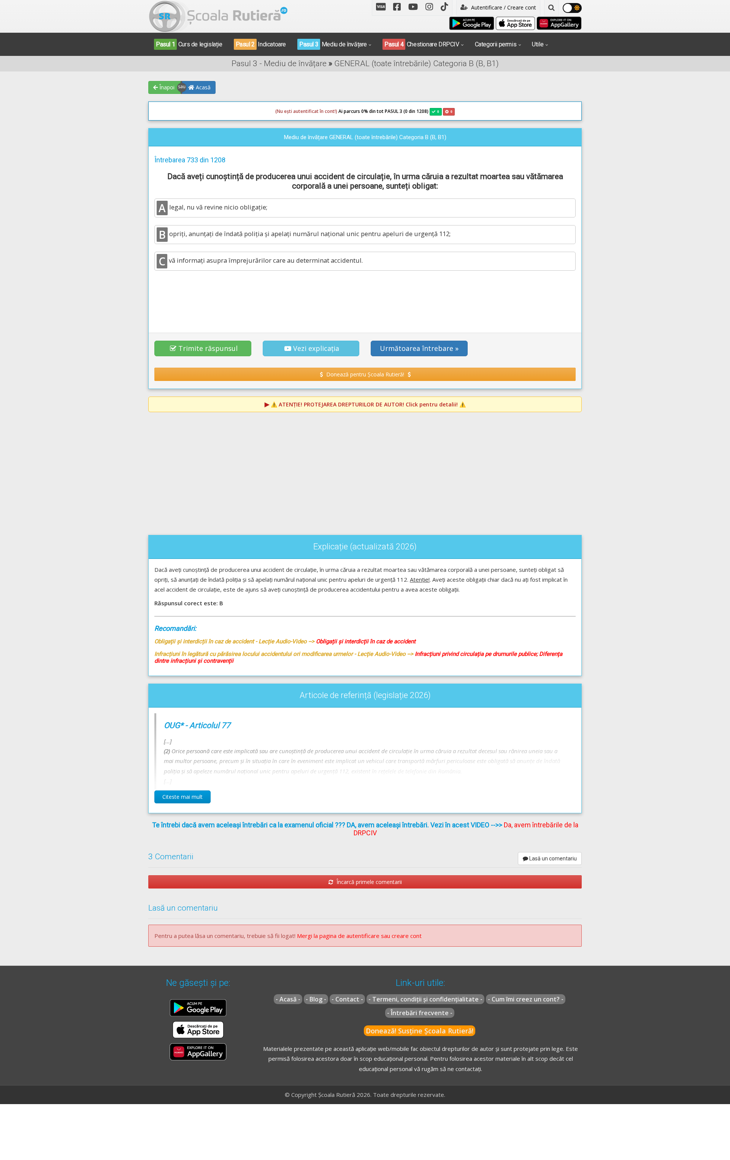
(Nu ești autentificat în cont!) (306, 111)
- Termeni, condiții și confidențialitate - (425, 999)
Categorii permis (496, 44)
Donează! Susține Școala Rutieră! (419, 1030)
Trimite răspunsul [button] (208, 348)
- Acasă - (288, 999)
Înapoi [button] (166, 87)
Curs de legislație (189, 44)
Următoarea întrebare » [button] (419, 348)
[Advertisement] (365, 297)
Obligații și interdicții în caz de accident (366, 641)
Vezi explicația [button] (316, 348)
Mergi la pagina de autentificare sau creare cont (359, 935)
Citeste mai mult (182, 796)
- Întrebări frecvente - (419, 1013)
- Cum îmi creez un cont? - (525, 999)
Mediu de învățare (333, 44)
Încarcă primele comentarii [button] (368, 881)
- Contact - (347, 999)
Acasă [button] (202, 87)
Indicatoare (261, 44)
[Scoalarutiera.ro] (218, 15)
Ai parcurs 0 (319, 111)
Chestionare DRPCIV (421, 44)
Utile (537, 44)
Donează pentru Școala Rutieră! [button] (365, 374)
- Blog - (316, 999)
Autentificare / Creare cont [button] (503, 7)
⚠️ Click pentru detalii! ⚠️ (368, 404)
